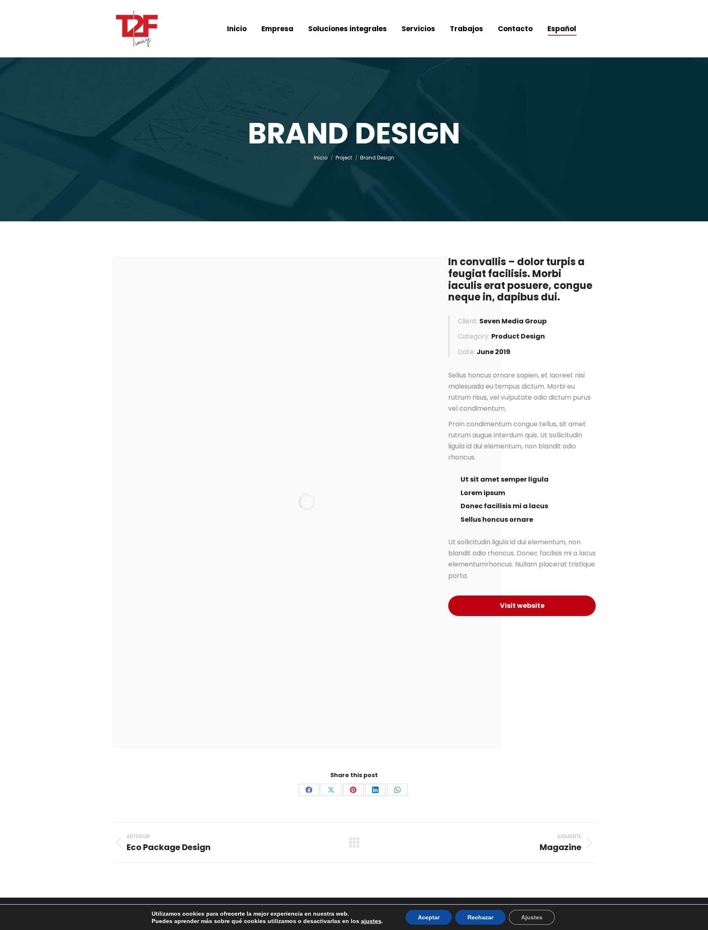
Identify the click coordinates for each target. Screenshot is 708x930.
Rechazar (480, 917)
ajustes (371, 921)
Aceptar (429, 917)
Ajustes (531, 917)
